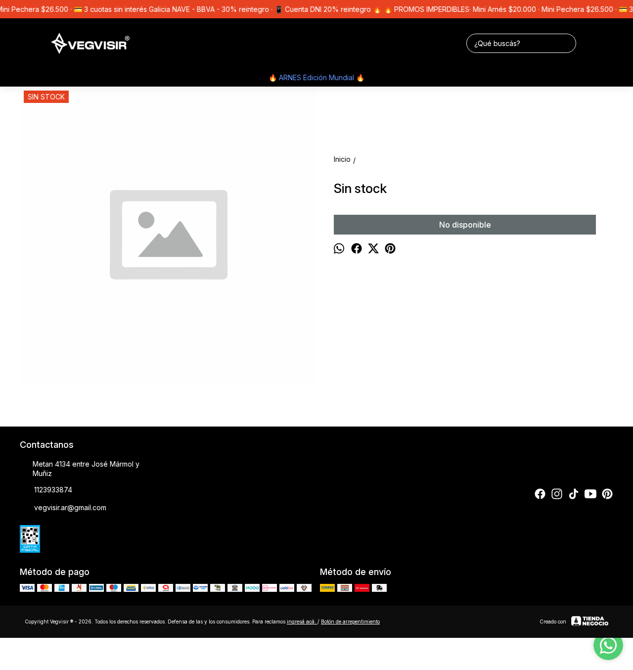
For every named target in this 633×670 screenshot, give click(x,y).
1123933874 (53, 489)
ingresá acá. (302, 621)
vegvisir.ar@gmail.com (70, 507)
